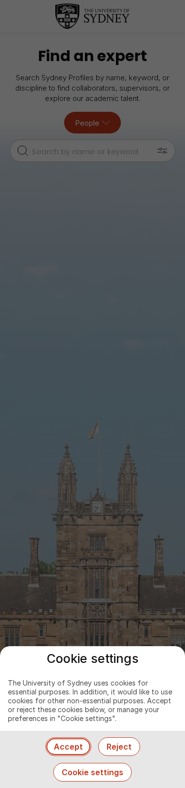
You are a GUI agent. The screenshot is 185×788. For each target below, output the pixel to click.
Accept (68, 747)
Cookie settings (92, 772)
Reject (119, 747)
